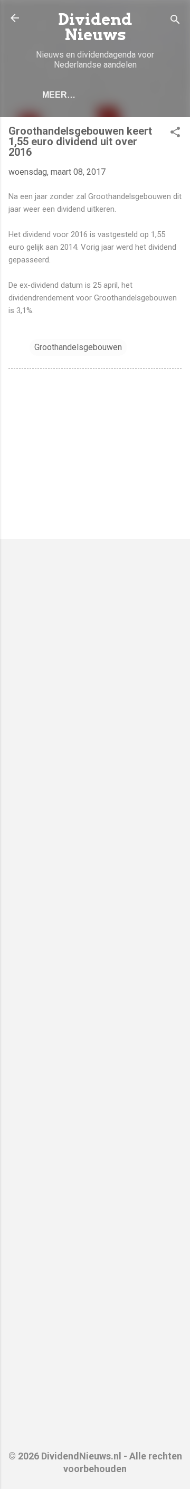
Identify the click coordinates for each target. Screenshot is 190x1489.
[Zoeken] (175, 21)
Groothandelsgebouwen (78, 347)
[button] (175, 134)
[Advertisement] (95, 456)
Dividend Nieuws (95, 27)
